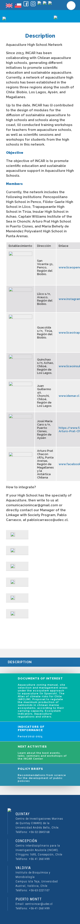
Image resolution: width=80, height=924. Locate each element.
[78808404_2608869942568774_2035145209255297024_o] (17, 566)
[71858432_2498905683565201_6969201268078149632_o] (17, 550)
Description (20, 662)
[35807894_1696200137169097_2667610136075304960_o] (17, 597)
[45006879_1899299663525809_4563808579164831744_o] (17, 534)
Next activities (42, 752)
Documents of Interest (43, 697)
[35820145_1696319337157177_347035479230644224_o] (17, 582)
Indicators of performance (31, 731)
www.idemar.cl (69, 395)
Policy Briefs (42, 774)
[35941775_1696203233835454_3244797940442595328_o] (17, 613)
